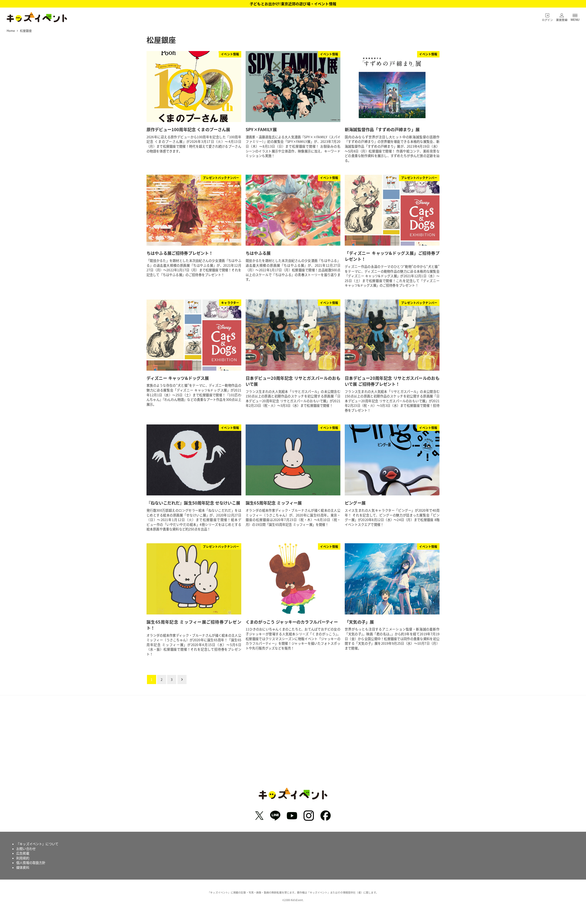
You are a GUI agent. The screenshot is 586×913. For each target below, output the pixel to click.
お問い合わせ (26, 848)
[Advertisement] (293, 745)
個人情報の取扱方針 (30, 862)
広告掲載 (22, 853)
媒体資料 (22, 867)
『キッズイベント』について (37, 844)
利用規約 (22, 858)
